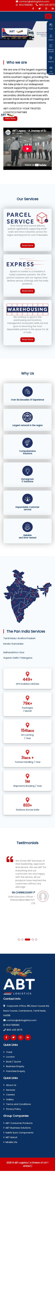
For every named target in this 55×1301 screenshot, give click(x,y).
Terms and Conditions (18, 1104)
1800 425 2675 (47, 4)
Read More (27, 245)
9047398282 (25, 4)
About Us (11, 1085)
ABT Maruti (11, 1137)
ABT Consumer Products (19, 1123)
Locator (10, 1056)
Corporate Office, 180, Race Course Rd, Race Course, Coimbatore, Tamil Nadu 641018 (26, 1010)
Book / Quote (13, 1061)
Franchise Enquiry (15, 1071)
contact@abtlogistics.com (34, 1)
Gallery (10, 1099)
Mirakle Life (11, 1142)
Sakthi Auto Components (19, 1132)
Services (10, 1089)
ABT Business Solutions (18, 1127)
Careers (10, 1094)
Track (9, 1052)
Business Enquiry (15, 1066)
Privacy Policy (13, 1109)
